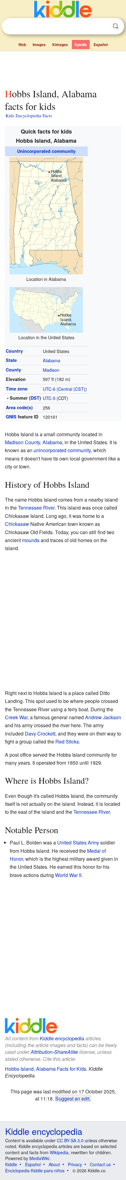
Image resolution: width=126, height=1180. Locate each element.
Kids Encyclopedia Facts (29, 115)
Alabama (51, 360)
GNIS (11, 416)
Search (115, 26)
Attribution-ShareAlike (54, 1051)
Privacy (75, 1164)
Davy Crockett (40, 733)
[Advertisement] (63, 68)
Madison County (22, 442)
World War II (68, 875)
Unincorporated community (46, 151)
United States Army (78, 842)
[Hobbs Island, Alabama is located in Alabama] (46, 215)
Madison (51, 370)
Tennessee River (36, 507)
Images (39, 44)
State (11, 360)
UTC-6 (49, 389)
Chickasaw (17, 523)
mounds (30, 540)
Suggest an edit (72, 1098)
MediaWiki (39, 1158)
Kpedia (81, 44)
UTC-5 (49, 398)
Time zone (17, 389)
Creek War (16, 717)
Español (101, 44)
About (54, 1164)
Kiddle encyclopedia (62, 1038)
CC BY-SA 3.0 (70, 1140)
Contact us (100, 1164)
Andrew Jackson (103, 717)
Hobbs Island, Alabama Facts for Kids (45, 1068)
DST (35, 398)
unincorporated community (62, 450)
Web (22, 44)
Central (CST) (71, 389)
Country (14, 351)
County (13, 370)
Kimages (60, 44)
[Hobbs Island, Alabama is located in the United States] (46, 309)
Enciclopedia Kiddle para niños (35, 1170)
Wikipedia (59, 1152)
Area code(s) (19, 407)
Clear (103, 26)
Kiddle (11, 1164)
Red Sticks (67, 741)
